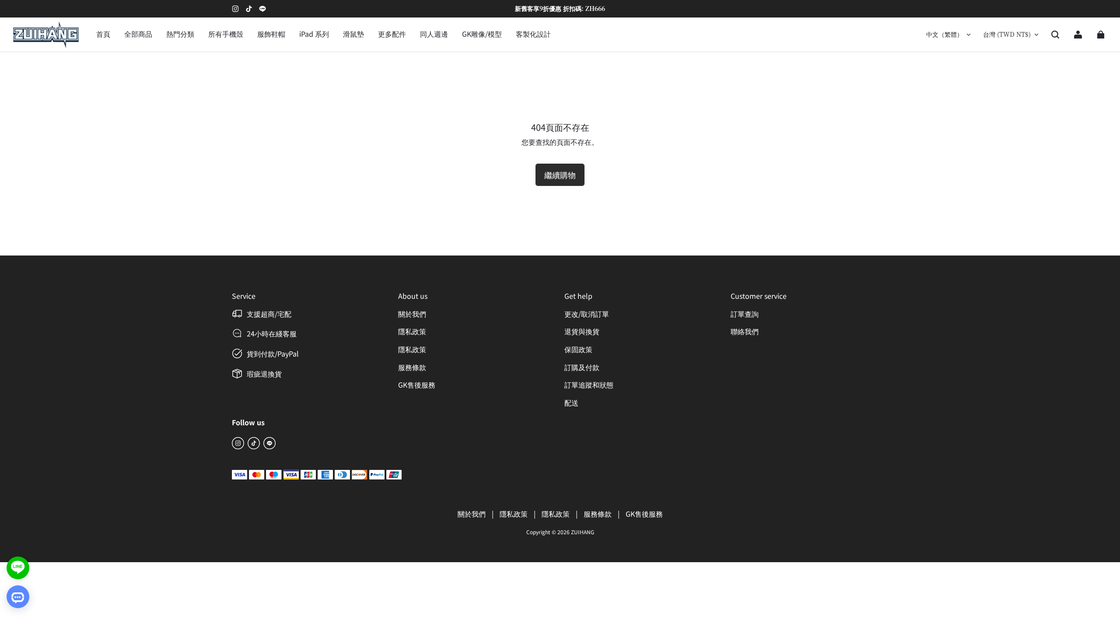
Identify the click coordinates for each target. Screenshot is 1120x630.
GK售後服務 (416, 384)
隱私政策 (412, 331)
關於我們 (412, 313)
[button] (1055, 34)
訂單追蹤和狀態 (588, 384)
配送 (571, 402)
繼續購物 (560, 174)
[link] (180, 34)
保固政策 (578, 349)
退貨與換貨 (581, 331)
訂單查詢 (745, 313)
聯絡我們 (745, 331)
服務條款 (412, 367)
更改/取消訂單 (586, 313)
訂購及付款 (581, 367)
